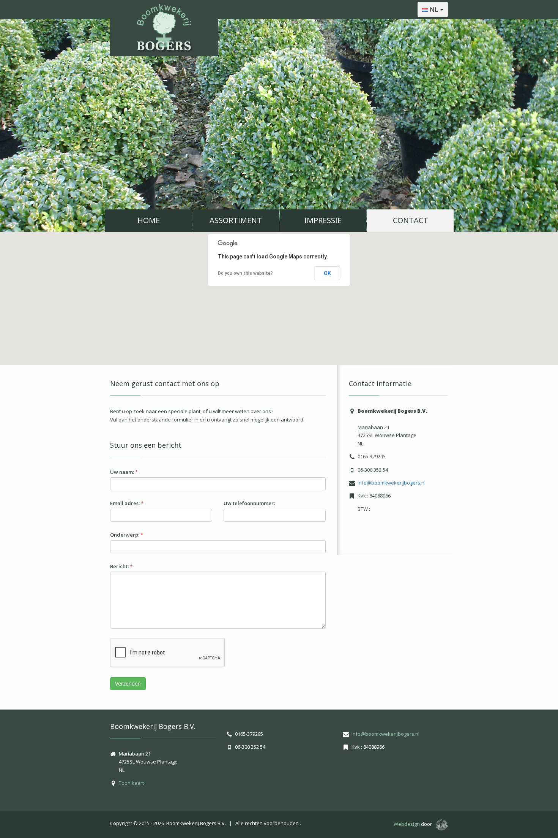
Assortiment (236, 220)
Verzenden (128, 683)
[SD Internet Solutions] (440, 824)
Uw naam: (124, 472)
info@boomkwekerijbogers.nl (392, 482)
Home (148, 220)
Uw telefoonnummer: (249, 503)
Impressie (323, 220)
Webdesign (407, 824)
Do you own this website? (245, 273)
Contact (410, 220)
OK (327, 273)
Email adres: (126, 503)
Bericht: (121, 566)
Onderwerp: (126, 534)
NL (434, 9)
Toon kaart (131, 782)
